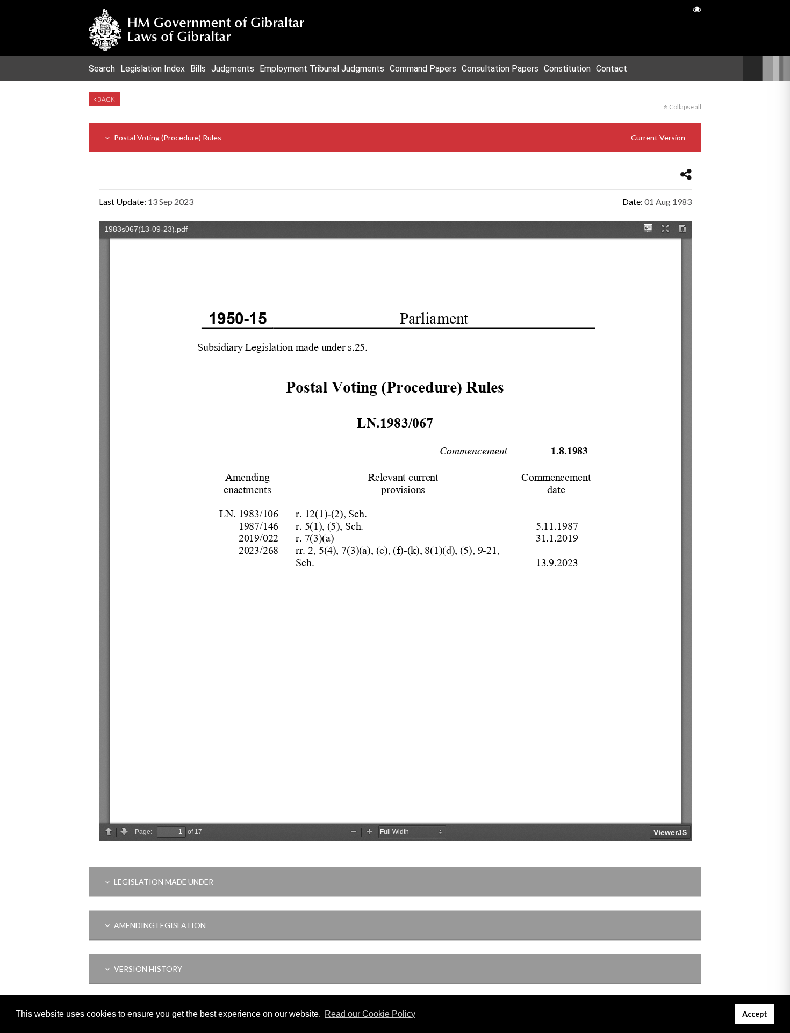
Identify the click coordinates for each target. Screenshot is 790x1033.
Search (102, 68)
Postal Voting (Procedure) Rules (398, 137)
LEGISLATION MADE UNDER (162, 881)
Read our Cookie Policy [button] (370, 1013)
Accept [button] (754, 1013)
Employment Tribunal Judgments (322, 68)
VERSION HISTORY (147, 968)
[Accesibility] (697, 9)
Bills (198, 68)
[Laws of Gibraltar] (197, 28)
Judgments (232, 68)
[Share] (686, 174)
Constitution (567, 68)
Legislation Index (152, 68)
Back (105, 99)
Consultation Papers (500, 68)
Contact (611, 68)
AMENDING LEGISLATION (159, 925)
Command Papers (423, 68)
